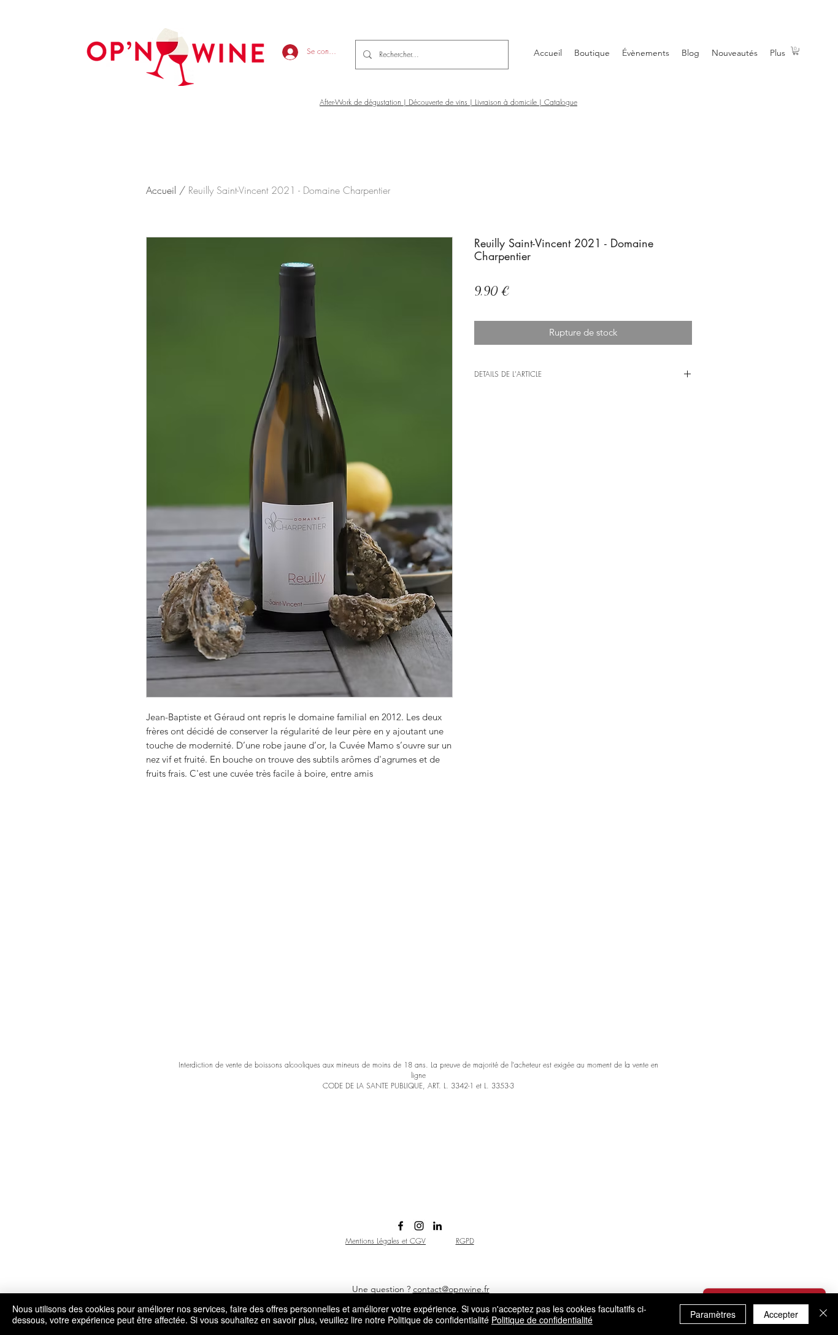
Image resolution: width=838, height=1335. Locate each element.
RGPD (465, 1241)
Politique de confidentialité (542, 1320)
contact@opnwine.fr (451, 1289)
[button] (796, 51)
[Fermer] (823, 1314)
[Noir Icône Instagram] (419, 1226)
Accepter (781, 1314)
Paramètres (713, 1314)
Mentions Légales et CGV (385, 1241)
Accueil (161, 190)
